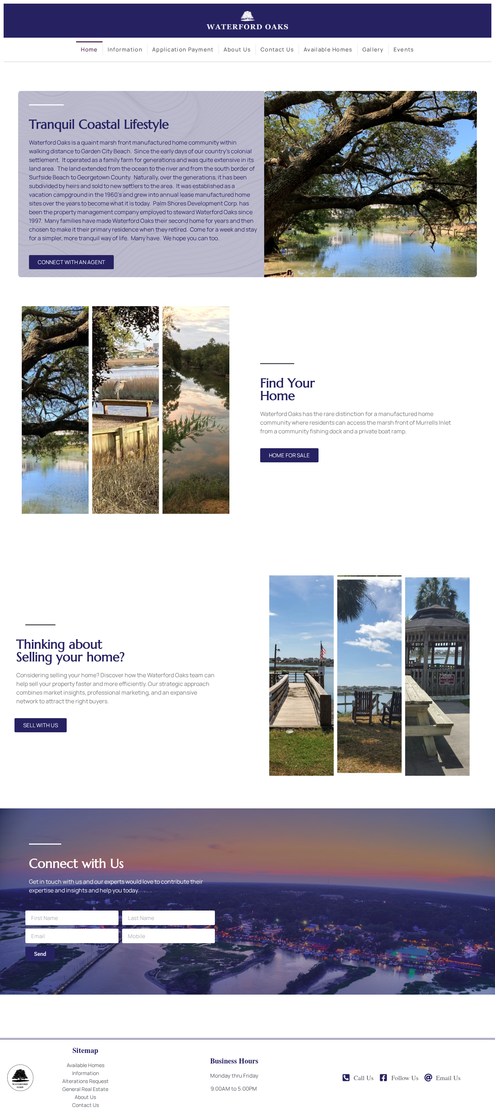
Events (404, 49)
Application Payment (183, 49)
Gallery (373, 49)
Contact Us (277, 49)
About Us (237, 49)
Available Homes (328, 49)
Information (125, 49)
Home (89, 49)
